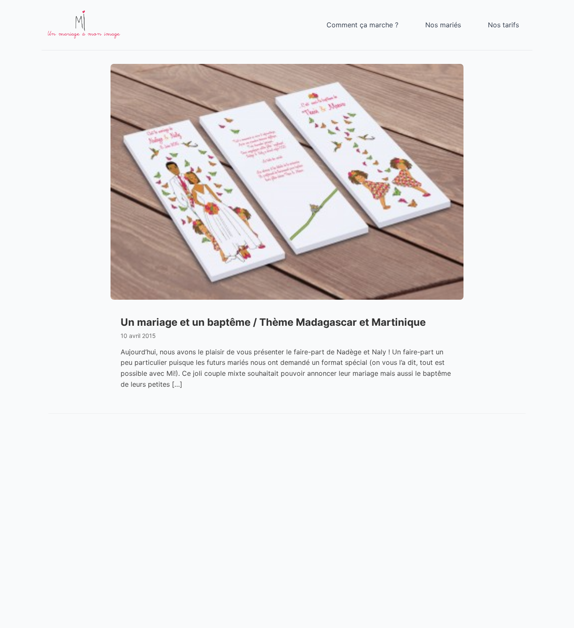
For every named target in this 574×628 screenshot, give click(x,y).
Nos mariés (443, 25)
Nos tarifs (503, 25)
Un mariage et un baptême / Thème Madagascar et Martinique (273, 322)
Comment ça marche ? (362, 25)
